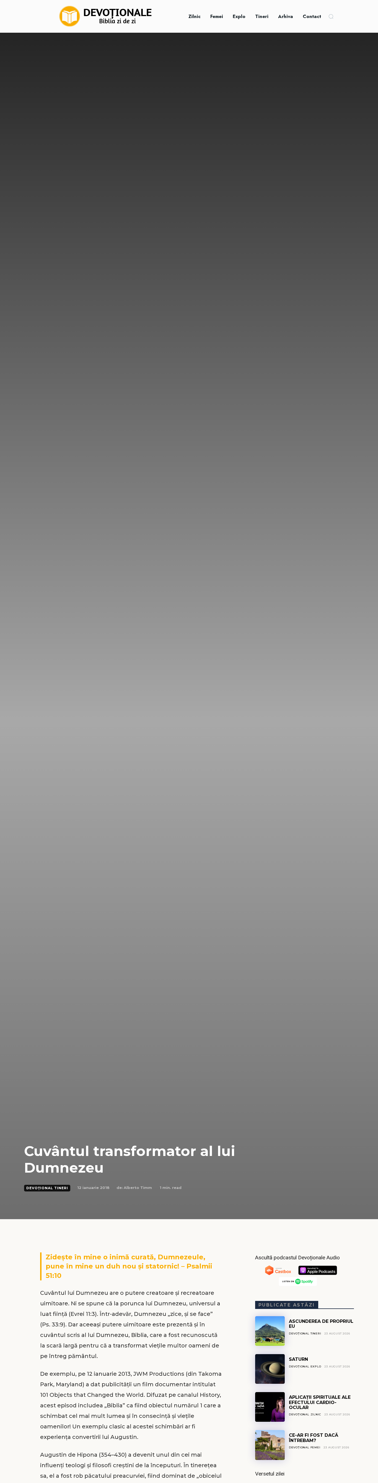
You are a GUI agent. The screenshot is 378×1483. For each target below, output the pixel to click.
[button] (330, 16)
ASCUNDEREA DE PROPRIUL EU (321, 1324)
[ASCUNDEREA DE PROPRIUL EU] (270, 1331)
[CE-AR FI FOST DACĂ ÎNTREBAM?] (270, 1445)
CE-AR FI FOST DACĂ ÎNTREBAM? (313, 1438)
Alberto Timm (138, 1187)
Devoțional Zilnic (305, 1414)
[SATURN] (270, 1369)
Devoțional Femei (304, 1447)
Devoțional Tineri (47, 1188)
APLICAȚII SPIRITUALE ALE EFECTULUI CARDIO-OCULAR (320, 1402)
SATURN (298, 1359)
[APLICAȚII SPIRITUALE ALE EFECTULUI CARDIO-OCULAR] (270, 1407)
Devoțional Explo (305, 1366)
